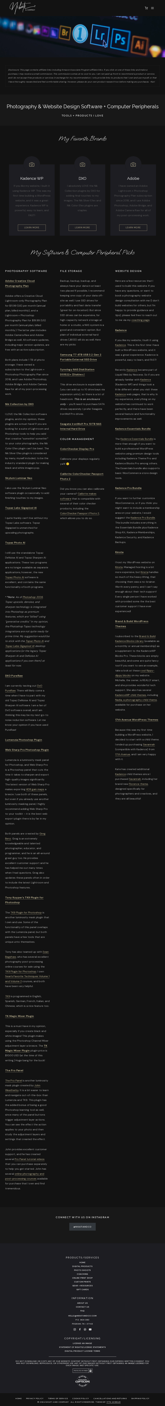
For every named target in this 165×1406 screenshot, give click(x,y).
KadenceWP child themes (130, 695)
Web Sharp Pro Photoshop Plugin (27, 749)
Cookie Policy (80, 1398)
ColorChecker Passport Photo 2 (79, 513)
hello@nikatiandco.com (82, 1316)
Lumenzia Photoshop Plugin (23, 740)
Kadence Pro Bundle (128, 488)
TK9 (7, 996)
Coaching (82, 1274)
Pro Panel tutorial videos (30, 1159)
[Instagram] (74, 1329)
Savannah (149, 744)
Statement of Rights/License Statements (82, 1347)
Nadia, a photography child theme (136, 700)
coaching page (140, 320)
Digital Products (82, 1266)
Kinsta (119, 552)
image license (136, 1363)
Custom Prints (82, 1282)
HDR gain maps (35, 789)
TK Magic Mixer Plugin (19, 1016)
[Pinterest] (85, 1329)
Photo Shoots (82, 1270)
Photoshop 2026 (33, 597)
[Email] (90, 1329)
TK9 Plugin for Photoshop (26, 912)
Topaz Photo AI (15, 542)
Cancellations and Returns (110, 1398)
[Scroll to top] (160, 1351)
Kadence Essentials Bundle (137, 439)
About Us (82, 1303)
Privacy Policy (35, 1398)
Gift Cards (82, 1289)
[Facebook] (80, 1329)
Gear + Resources (82, 1285)
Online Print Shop (82, 1278)
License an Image (82, 1343)
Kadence (120, 345)
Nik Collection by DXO (19, 404)
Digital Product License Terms (82, 1351)
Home (82, 1262)
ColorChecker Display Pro (77, 449)
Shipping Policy (140, 1398)
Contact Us (82, 1307)
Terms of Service (58, 1398)
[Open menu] (152, 7)
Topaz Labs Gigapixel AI (21, 508)
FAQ (82, 1311)
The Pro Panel (13, 1080)
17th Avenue (122, 754)
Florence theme (138, 784)
